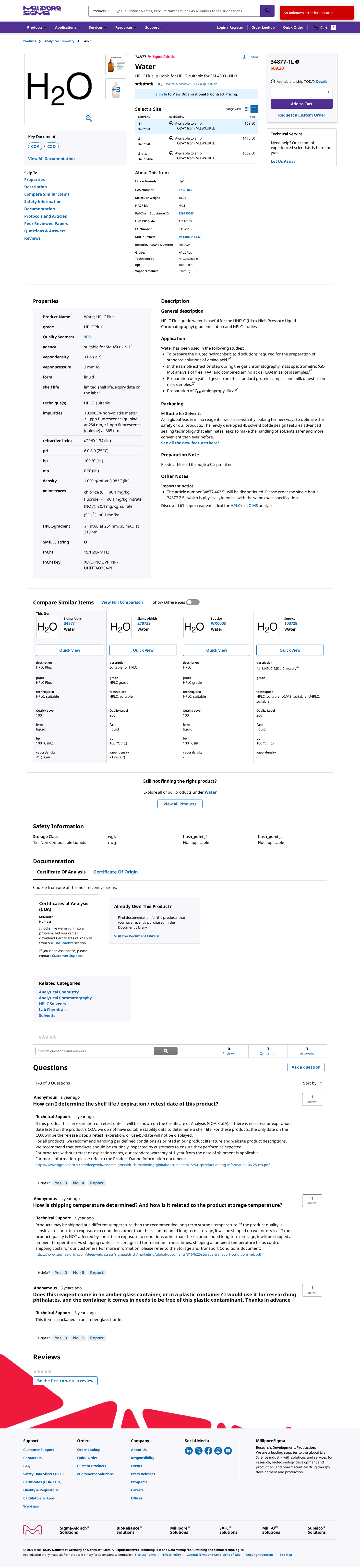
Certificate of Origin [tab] (116, 872)
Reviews (32, 238)
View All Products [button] (180, 804)
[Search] (267, 11)
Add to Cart (301, 103)
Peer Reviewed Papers (46, 223)
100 (87, 337)
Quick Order (293, 27)
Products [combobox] (99, 11)
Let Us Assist (283, 161)
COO (51, 146)
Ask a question (205, 84)
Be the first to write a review (67, 1382)
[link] (47, 1037)
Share (253, 57)
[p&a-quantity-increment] (329, 92)
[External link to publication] (229, 359)
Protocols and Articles (45, 216)
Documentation (39, 209)
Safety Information (42, 201)
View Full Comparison (122, 602)
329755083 (186, 213)
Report (97, 1183)
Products (29, 41)
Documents (63, 943)
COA (35, 146)
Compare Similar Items (47, 194)
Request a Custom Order (301, 115)
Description (35, 186)
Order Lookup (263, 27)
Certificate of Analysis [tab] (61, 872)
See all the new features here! (190, 443)
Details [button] (321, 81)
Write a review (178, 84)
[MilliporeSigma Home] (42, 11)
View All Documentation (51, 158)
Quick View (69, 650)
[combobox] (181, 11)
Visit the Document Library (136, 936)
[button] (230, 27)
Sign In (161, 94)
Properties (34, 179)
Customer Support (67, 955)
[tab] (33, 41)
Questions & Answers (45, 231)
